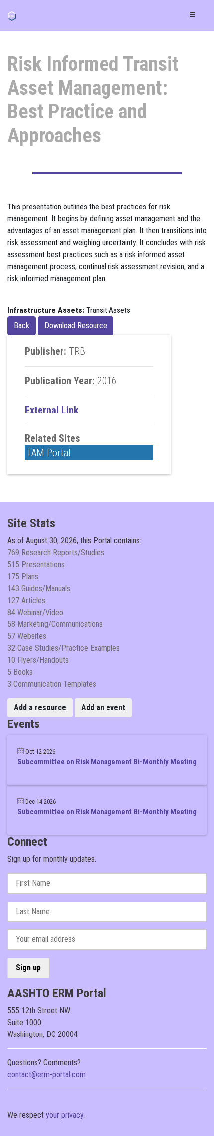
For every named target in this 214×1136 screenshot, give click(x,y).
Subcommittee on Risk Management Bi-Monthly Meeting (107, 761)
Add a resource (40, 707)
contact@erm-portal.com (46, 1074)
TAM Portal (48, 453)
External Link (52, 410)
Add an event (103, 707)
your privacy (64, 1115)
